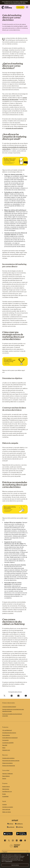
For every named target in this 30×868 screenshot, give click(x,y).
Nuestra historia (6, 786)
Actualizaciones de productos (9, 732)
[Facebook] (5, 841)
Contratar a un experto (7, 807)
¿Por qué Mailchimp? (7, 730)
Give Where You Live (7, 791)
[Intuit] (15, 821)
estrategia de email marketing (14, 128)
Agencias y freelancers (7, 773)
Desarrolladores (6, 776)
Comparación (5, 740)
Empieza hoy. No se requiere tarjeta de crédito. (15, 3)
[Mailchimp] (19, 827)
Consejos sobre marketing (8, 758)
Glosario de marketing (7, 763)
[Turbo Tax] (10, 824)
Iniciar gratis (20, 7)
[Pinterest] (25, 841)
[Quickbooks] (10, 827)
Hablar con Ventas (6, 812)
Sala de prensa (5, 789)
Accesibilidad (5, 796)
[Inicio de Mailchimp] (6, 7)
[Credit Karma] (19, 824)
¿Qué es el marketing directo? (9, 706)
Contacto (4, 804)
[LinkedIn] (17, 841)
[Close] (28, 855)
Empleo (4, 794)
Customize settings (15, 865)
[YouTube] (21, 841)
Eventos (4, 778)
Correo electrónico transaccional (9, 737)
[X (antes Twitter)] (9, 841)
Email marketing (6, 735)
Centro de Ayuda (6, 809)
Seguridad (4, 745)
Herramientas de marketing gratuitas (10, 760)
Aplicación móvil (6, 750)
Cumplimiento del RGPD (7, 742)
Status (3, 747)
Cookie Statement (8, 861)
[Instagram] (13, 841)
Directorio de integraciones (8, 765)
